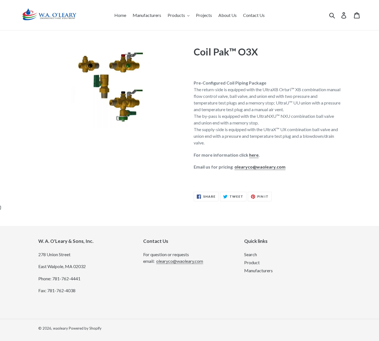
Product (252, 262)
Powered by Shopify (85, 328)
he (251, 154)
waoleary (60, 328)
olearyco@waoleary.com (259, 166)
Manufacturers (258, 270)
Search (250, 254)
